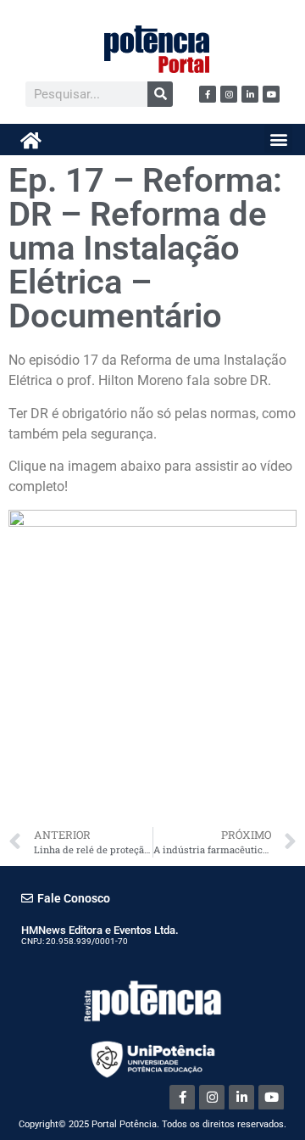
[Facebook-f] (207, 94)
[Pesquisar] (160, 94)
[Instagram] (228, 94)
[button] (278, 139)
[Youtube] (271, 94)
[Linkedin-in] (249, 94)
